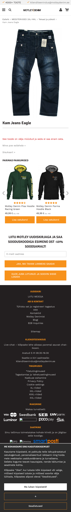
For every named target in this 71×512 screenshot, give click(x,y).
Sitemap (35, 331)
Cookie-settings (35, 384)
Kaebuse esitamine (35, 378)
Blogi (35, 320)
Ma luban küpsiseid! (35, 486)
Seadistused (35, 506)
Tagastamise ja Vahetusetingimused (35, 374)
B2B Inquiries (35, 323)
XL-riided (35, 387)
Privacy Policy (35, 381)
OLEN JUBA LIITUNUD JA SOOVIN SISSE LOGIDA (33, 275)
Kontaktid (35, 313)
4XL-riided (35, 397)
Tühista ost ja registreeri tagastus (36, 306)
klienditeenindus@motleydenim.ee (49, 2)
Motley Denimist (35, 316)
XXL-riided (35, 391)
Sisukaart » (8, 152)
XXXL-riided (35, 394)
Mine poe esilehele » (14, 145)
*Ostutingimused (35, 371)
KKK (35, 310)
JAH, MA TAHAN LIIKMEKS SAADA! (35, 263)
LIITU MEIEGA (35, 296)
